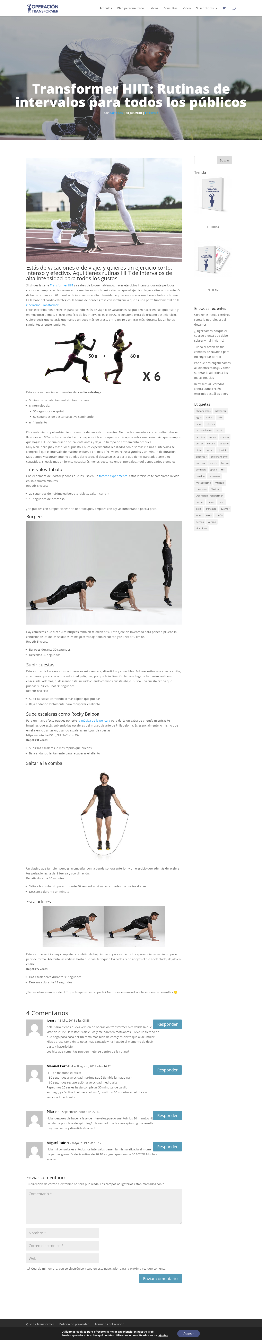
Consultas (170, 8)
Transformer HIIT (61, 285)
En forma (151, 113)
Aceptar (188, 1333)
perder (200, 502)
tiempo (200, 522)
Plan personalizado (130, 8)
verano (212, 522)
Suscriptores (205, 8)
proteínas (211, 508)
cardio (219, 430)
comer (212, 437)
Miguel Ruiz (56, 1143)
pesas (211, 502)
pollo (198, 508)
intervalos (214, 476)
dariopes (116, 113)
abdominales (203, 411)
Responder (167, 1024)
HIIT (223, 469)
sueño (219, 515)
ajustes (163, 1335)
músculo (220, 482)
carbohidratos (204, 430)
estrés (213, 463)
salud (199, 515)
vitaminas (201, 528)
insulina (200, 476)
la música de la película (94, 720)
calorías (210, 424)
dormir (209, 450)
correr (199, 443)
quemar (224, 508)
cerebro (200, 437)
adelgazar (220, 411)
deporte (224, 443)
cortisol (211, 443)
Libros (153, 8)
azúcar (209, 417)
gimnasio (201, 469)
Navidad (215, 489)
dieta (199, 450)
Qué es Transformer (40, 1324)
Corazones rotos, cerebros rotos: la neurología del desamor (212, 319)
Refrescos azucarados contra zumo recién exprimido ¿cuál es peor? (211, 389)
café (220, 417)
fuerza (225, 463)
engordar (201, 456)
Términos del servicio (109, 1324)
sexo (208, 515)
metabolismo (203, 482)
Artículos (105, 8)
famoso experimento (113, 476)
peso (221, 502)
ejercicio (222, 450)
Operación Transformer (42, 305)
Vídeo (187, 8)
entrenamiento (219, 456)
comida (224, 437)
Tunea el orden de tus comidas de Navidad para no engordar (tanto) (211, 352)
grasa (213, 469)
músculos (201, 489)
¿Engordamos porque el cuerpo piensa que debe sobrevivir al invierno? (211, 336)
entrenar (201, 463)
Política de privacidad (74, 1324)
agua (199, 417)
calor (199, 424)
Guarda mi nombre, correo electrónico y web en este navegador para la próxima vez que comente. (98, 1268)
